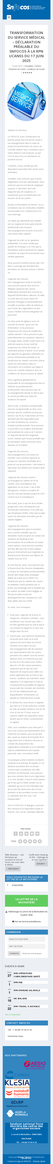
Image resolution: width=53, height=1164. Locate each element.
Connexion (14, 953)
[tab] (26, 885)
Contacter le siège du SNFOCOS (19, 1161)
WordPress (26, 1158)
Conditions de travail (35, 69)
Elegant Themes (25, 1157)
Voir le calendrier (13, 1014)
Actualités (29, 66)
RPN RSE (18, 982)
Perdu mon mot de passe (32, 953)
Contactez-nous (15, 1036)
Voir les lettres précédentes (27, 921)
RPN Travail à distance (27, 1006)
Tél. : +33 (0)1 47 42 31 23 (26, 1142)
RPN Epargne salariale (27, 990)
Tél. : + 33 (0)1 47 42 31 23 (20, 1029)
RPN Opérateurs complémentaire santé (27, 975)
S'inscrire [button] (17, 885)
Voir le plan (26, 1138)
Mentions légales (39, 1161)
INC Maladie (20, 998)
